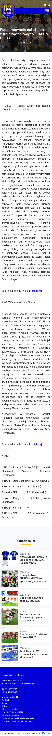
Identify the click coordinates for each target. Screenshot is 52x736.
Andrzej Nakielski (10, 697)
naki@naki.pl (11, 689)
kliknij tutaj (35, 290)
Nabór (4, 703)
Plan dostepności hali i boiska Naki (18, 718)
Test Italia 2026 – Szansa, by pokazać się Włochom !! (34, 654)
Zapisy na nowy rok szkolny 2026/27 (31, 599)
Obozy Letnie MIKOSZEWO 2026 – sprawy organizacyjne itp (33, 580)
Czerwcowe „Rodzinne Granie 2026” (33, 636)
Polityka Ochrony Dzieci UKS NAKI (17, 721)
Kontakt (5, 700)
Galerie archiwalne (10, 715)
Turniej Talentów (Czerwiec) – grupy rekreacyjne (31, 617)
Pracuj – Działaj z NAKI (12, 712)
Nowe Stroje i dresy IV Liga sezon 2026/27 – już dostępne (33, 559)
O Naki (4, 706)
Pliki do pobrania (9, 709)
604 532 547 (11, 692)
